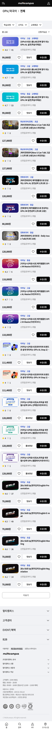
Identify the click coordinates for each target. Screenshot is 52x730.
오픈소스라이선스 (31, 648)
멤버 (48, 3)
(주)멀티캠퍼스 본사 (9, 659)
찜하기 (19, 57)
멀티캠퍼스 (8, 611)
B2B (5, 639)
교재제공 (34, 24)
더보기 (26, 595)
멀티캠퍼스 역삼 (8, 672)
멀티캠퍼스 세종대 (9, 668)
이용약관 (6, 648)
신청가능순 (42, 32)
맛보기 (29, 57)
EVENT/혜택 (9, 630)
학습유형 (7, 24)
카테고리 (3, 3)
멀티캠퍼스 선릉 (8, 664)
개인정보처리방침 (17, 648)
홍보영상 (29, 418)
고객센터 (7, 620)
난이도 (20, 24)
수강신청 (43, 57)
